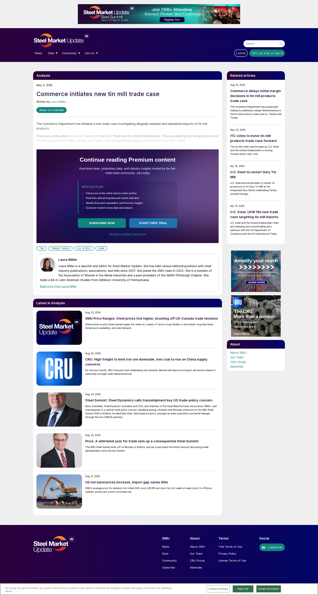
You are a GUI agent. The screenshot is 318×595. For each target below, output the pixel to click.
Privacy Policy (227, 553)
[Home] (68, 40)
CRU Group (238, 362)
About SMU (238, 352)
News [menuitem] (38, 53)
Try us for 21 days (267, 53)
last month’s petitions (83, 136)
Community (169, 560)
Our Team (237, 357)
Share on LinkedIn (51, 110)
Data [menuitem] (51, 53)
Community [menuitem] (69, 53)
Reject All (243, 588)
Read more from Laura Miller (58, 286)
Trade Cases (60, 248)
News (165, 546)
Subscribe (168, 567)
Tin (41, 248)
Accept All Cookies (268, 588)
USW (101, 248)
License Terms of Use (232, 560)
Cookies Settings (218, 588)
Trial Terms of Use (230, 546)
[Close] (312, 589)
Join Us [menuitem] (89, 53)
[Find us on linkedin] (272, 547)
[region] (159, 589)
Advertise (236, 366)
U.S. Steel (84, 248)
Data (165, 553)
